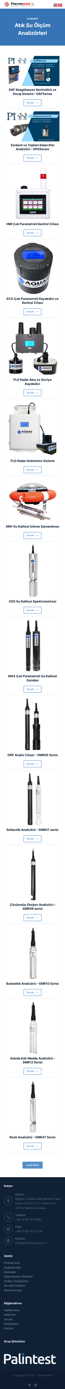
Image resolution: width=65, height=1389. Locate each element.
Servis (8, 1319)
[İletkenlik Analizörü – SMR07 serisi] (32, 799)
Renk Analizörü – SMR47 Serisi (32, 1137)
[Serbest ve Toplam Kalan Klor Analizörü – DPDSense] (32, 126)
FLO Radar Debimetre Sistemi (33, 461)
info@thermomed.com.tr (31, 1243)
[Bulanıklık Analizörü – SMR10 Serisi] (32, 953)
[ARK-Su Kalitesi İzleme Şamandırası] (32, 500)
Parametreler (13, 1290)
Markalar (10, 1272)
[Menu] (32, 4)
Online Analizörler (16, 1281)
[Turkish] (60, 5)
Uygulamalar (12, 1267)
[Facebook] (29, 1385)
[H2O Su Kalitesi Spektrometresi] (32, 571)
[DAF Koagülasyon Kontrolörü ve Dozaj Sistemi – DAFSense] (32, 71)
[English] (55, 5)
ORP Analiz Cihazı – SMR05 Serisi (32, 755)
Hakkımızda (12, 1310)
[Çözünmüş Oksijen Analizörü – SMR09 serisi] (32, 874)
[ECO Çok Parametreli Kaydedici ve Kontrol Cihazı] (32, 268)
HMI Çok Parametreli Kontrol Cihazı (32, 224)
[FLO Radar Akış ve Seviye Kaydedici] (32, 348)
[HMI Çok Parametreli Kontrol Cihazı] (32, 193)
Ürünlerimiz (12, 1263)
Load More (32, 1165)
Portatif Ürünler (14, 1285)
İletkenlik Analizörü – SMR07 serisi (32, 830)
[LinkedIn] (35, 1385)
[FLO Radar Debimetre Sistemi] (32, 429)
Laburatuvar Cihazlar (18, 1276)
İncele (34, 103)
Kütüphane (11, 1323)
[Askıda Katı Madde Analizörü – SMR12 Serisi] (32, 1028)
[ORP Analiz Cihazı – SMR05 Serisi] (32, 724)
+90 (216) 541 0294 (28, 1219)
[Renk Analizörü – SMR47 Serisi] (32, 1107)
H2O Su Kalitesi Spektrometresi (32, 601)
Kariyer (9, 1328)
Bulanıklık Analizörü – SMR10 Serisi (32, 983)
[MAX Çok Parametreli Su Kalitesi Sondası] (32, 645)
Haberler (10, 1314)
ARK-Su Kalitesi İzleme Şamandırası (32, 526)
